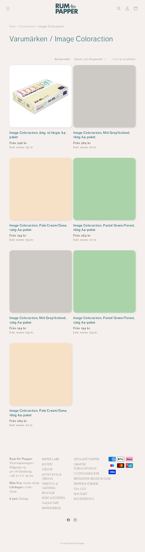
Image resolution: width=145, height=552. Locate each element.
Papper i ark (50, 459)
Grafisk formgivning (85, 466)
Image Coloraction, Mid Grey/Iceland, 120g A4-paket (37, 320)
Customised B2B (86, 473)
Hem (12, 26)
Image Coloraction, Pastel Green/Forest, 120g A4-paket (104, 320)
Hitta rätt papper (86, 459)
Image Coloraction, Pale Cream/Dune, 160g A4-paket (38, 413)
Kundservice (84, 499)
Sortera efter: (63, 59)
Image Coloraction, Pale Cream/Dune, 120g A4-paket (38, 228)
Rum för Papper (77, 543)
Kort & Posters (53, 498)
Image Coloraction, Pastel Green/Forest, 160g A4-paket (104, 228)
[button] (8, 8)
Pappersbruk (51, 508)
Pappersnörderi (86, 484)
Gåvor (47, 469)
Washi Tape (50, 503)
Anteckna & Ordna (51, 476)
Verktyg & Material (50, 486)
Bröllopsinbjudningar (92, 478)
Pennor (48, 493)
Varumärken (27, 26)
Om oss (80, 489)
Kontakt (80, 494)
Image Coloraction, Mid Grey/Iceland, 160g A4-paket (101, 135)
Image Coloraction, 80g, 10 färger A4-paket (38, 135)
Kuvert (47, 464)
